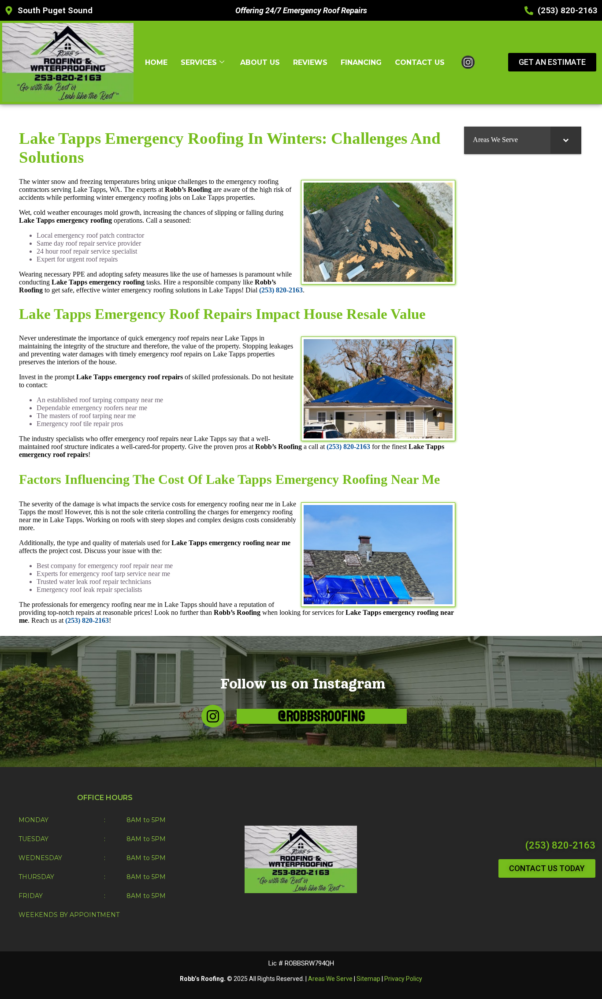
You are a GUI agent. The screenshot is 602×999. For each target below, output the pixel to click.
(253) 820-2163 (560, 845)
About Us (260, 62)
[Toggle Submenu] (565, 140)
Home (156, 62)
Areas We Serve (330, 978)
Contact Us (420, 62)
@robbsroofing (321, 716)
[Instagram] (212, 716)
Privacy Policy (403, 978)
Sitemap (368, 978)
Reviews (310, 62)
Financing (361, 62)
